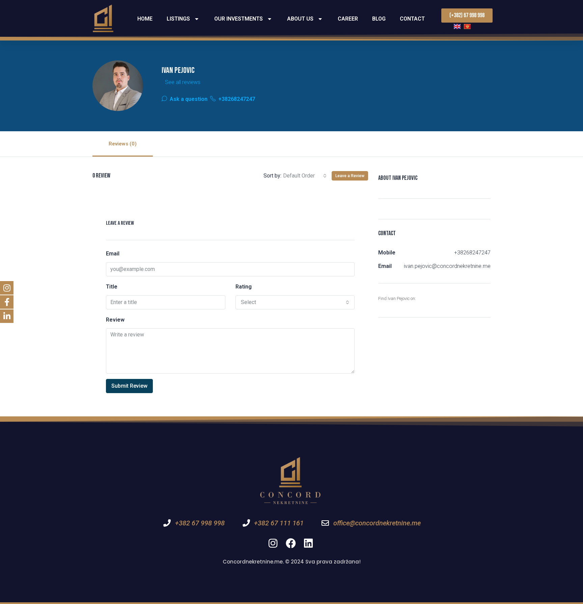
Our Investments (238, 19)
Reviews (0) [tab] (123, 144)
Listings (178, 19)
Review (115, 320)
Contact (412, 19)
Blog (379, 19)
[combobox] (305, 176)
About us (300, 19)
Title (111, 286)
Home (144, 19)
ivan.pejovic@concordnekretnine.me (447, 266)
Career (348, 19)
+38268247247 (236, 99)
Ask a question (187, 99)
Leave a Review (349, 175)
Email (112, 253)
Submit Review (129, 386)
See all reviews (182, 82)
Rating (243, 286)
